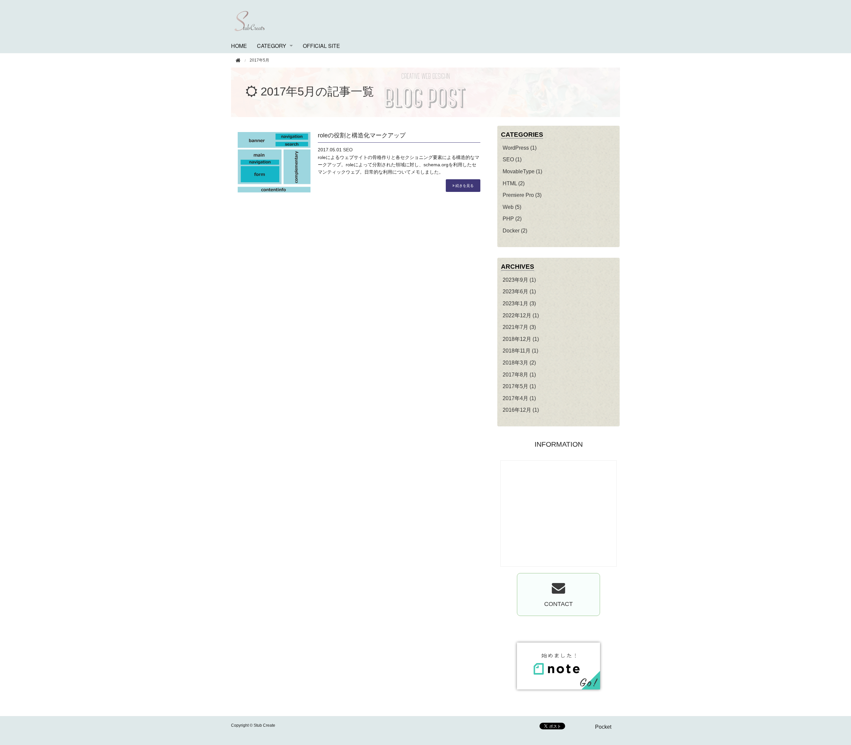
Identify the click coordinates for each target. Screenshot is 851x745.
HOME (239, 46)
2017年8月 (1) (519, 374)
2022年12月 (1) (521, 315)
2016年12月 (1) (521, 410)
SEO (348, 149)
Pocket (603, 727)
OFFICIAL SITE (321, 46)
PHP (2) (512, 219)
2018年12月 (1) (521, 339)
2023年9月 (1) (519, 280)
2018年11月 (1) (520, 351)
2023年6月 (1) (519, 291)
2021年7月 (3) (519, 327)
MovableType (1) (522, 171)
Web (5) (512, 207)
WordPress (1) (520, 148)
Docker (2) (515, 230)
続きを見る (464, 185)
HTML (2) (514, 183)
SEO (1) (512, 159)
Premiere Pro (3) (522, 195)
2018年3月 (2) (519, 363)
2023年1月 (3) (519, 303)
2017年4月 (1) (519, 398)
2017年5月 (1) (519, 386)
